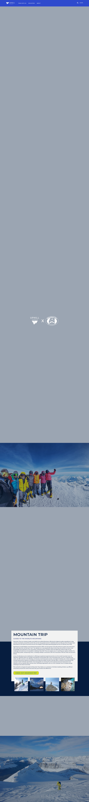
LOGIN (81, 2)
